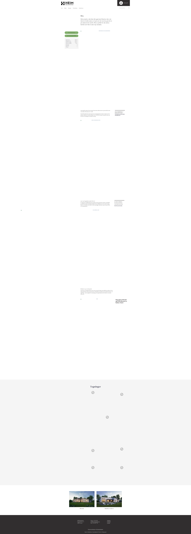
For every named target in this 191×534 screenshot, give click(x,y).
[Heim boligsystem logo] (67, 3)
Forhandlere (75, 8)
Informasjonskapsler (99, 529)
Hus (62, 8)
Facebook (109, 521)
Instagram (109, 520)
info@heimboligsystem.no (95, 521)
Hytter (65, 8)
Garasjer (69, 8)
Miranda (82, 508)
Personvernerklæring (91, 529)
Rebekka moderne (109, 508)
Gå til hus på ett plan (118, 205)
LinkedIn (108, 523)
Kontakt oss (81, 8)
